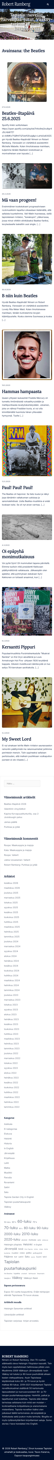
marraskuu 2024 (12, 946)
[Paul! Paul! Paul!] (27, 450)
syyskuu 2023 (11, 1009)
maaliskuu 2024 (12, 980)
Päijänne (8, 1256)
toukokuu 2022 (11, 1087)
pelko (29, 1253)
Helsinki (8, 1138)
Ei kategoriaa (10, 1129)
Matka (7, 1168)
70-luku (11, 1227)
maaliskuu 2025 (12, 926)
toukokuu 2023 (11, 1029)
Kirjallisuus (9, 1158)
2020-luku (12, 1239)
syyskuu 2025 (11, 907)
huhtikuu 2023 (11, 1034)
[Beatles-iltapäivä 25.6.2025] (27, 82)
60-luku (24, 1221)
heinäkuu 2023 (11, 1019)
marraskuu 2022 (12, 1058)
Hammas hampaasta (22, 391)
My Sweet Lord (16, 739)
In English (9, 1148)
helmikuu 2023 (11, 1043)
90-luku (42, 1228)
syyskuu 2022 (11, 1068)
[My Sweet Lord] (27, 702)
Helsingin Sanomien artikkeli (18, 1308)
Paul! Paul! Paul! (17, 487)
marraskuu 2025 (12, 897)
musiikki (15, 1253)
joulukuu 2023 (11, 995)
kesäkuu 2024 (11, 965)
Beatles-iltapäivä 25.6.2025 (18, 115)
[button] (48, 4)
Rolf (15, 1257)
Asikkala (8, 1124)
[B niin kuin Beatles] (27, 259)
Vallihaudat (32, 1273)
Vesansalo (40, 1273)
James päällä (10, 822)
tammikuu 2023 (12, 1048)
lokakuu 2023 (11, 1004)
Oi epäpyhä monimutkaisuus (18, 554)
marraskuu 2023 (12, 999)
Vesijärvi (7, 1278)
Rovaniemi (9, 1182)
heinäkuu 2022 (11, 1077)
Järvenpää (9, 1153)
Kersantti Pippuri (18, 647)
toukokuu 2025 (11, 917)
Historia (8, 1143)
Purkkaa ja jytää (12, 827)
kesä (20, 1249)
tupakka (17, 1273)
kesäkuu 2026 (11, 883)
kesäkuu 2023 (11, 1024)
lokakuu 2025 (11, 902)
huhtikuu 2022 (11, 1092)
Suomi (38, 1257)
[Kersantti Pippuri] (27, 611)
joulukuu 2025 (11, 892)
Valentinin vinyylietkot (14, 809)
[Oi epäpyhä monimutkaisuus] (27, 527)
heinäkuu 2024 (11, 961)
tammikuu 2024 (12, 990)
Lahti (6, 1163)
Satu (6, 1192)
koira (46, 1249)
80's (21, 1228)
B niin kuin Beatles (19, 295)
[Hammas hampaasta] (27, 355)
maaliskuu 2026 (12, 888)
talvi (45, 1256)
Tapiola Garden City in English (19, 1197)
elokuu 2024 (10, 956)
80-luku (29, 1228)
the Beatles (8, 1273)
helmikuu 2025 (11, 931)
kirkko (36, 1249)
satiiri (20, 1257)
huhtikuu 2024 (11, 975)
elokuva (45, 1240)
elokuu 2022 (10, 1073)
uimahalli (24, 1273)
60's (14, 1222)
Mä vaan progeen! (19, 200)
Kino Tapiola (29, 1249)
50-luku (7, 1222)
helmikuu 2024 (11, 985)
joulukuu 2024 (11, 941)
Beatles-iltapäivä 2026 (15, 804)
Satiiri (7, 1187)
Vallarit (15, 855)
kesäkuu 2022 (11, 1082)
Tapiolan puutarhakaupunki (17, 1202)
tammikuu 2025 (12, 936)
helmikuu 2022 (11, 1102)
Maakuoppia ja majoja (23, 845)
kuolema (7, 1253)
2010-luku (30, 1234)
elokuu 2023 (10, 1014)
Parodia (8, 1177)
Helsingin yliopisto (13, 1244)
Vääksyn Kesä (31, 1278)
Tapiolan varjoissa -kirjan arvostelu (21, 1320)
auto (39, 1240)
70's (35, 1222)
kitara (41, 1249)
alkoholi (24, 1240)
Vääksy (7, 1206)
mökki (22, 1253)
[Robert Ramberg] (16, 4)
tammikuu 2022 (12, 1107)
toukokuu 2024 (11, 970)
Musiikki (8, 1172)
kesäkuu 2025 (11, 912)
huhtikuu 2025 (11, 922)
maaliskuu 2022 (12, 1097)
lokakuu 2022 (11, 1063)
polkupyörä (37, 1253)
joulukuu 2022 (11, 1053)
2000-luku (12, 1234)
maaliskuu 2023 (12, 1038)
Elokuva (8, 1133)
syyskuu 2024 (11, 951)
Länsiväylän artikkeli (14, 1314)
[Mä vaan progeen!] (27, 176)
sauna (33, 1257)
